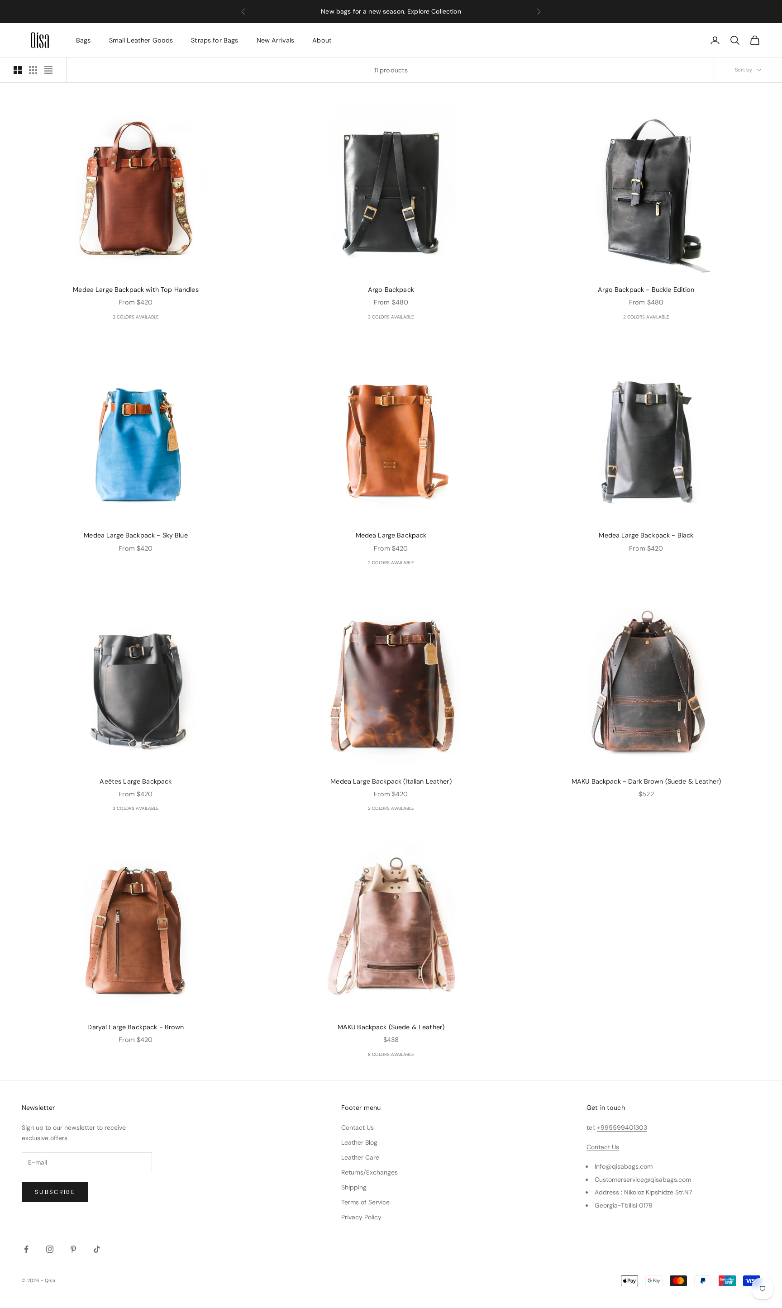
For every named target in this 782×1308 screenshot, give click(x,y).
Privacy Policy (361, 1217)
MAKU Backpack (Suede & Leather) (391, 1027)
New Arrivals (276, 40)
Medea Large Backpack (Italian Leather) (390, 781)
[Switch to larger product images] (18, 70)
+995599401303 (622, 1127)
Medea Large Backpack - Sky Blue (135, 535)
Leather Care (360, 1157)
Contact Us (357, 1127)
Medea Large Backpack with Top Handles (135, 289)
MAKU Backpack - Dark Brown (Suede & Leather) (646, 781)
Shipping (354, 1187)
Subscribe (55, 1192)
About (322, 40)
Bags (83, 40)
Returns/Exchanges (369, 1172)
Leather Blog (359, 1142)
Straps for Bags (214, 40)
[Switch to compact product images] (48, 70)
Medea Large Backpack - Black (646, 535)
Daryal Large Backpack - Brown (135, 1027)
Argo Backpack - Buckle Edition (646, 289)
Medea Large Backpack (391, 535)
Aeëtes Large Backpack (136, 781)
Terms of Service (365, 1202)
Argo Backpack (391, 289)
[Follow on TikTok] (96, 1249)
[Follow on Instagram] (49, 1249)
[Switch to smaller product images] (33, 70)
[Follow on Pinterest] (73, 1249)
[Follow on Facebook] (26, 1249)
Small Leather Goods (141, 40)
